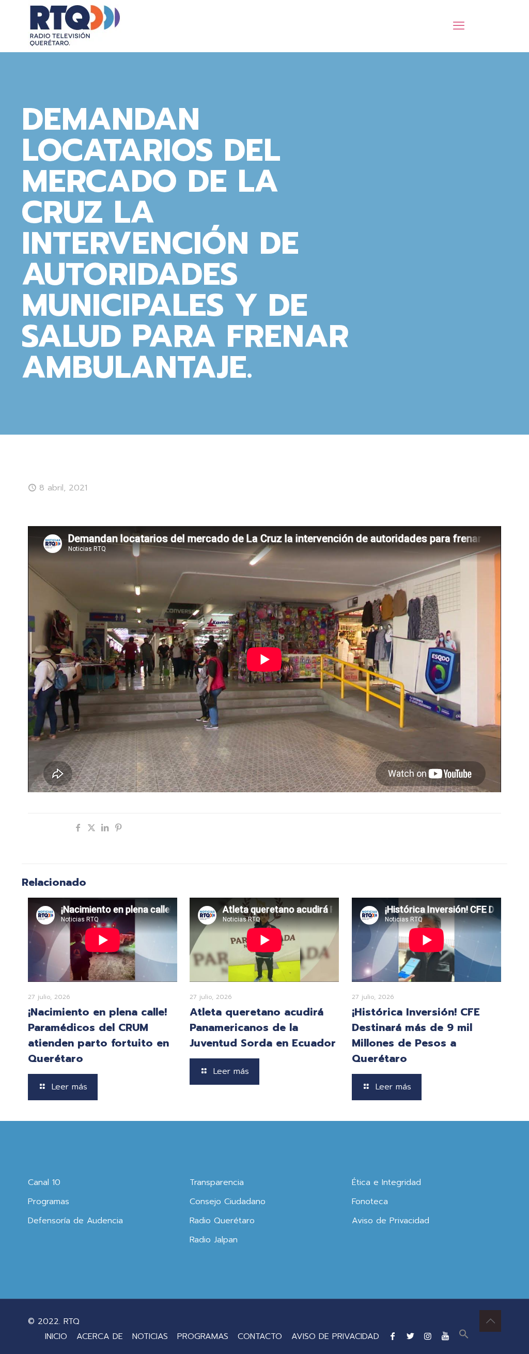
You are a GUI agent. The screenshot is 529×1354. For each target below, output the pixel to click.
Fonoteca (370, 1201)
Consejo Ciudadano (228, 1201)
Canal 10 (44, 1182)
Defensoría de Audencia (75, 1220)
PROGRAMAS (202, 1336)
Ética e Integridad (386, 1182)
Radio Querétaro (222, 1220)
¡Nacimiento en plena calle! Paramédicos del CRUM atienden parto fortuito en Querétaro (98, 1035)
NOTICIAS (150, 1336)
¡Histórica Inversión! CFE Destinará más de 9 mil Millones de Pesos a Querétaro (416, 1035)
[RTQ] (74, 26)
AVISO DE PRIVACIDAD (335, 1336)
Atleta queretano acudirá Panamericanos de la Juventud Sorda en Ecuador (263, 1027)
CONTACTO (260, 1336)
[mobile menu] (459, 26)
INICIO (56, 1336)
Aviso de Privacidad (390, 1220)
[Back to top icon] (490, 1321)
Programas (48, 1201)
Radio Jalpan (214, 1240)
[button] (464, 1336)
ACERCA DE (99, 1336)
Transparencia (217, 1182)
